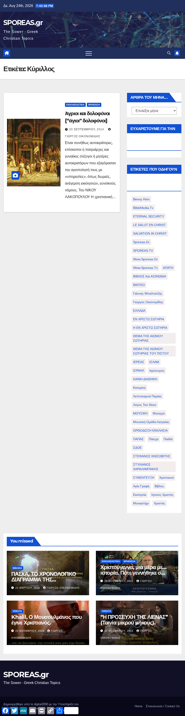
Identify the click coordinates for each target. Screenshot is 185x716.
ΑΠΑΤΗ (168, 268)
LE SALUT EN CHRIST (149, 225)
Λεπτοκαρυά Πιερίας (147, 396)
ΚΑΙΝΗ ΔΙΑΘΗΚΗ (145, 379)
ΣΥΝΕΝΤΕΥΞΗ (143, 477)
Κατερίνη (139, 387)
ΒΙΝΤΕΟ (139, 285)
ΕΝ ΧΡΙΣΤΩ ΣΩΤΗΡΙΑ (148, 319)
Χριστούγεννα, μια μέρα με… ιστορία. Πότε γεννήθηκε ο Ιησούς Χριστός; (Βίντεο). (133, 573)
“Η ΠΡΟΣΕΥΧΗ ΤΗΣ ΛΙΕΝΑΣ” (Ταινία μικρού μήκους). (134, 620)
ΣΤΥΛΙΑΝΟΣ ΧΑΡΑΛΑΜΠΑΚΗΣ (145, 467)
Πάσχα (153, 439)
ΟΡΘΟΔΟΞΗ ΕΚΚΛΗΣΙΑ (150, 430)
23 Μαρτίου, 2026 (28, 587)
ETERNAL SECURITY (148, 216)
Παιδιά (168, 439)
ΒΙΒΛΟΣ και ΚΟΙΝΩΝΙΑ (149, 276)
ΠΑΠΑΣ (138, 439)
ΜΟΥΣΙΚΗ (140, 413)
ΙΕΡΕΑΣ (138, 362)
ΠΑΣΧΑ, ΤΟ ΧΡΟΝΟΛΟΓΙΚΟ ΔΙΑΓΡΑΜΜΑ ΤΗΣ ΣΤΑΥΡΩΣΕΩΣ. (43, 579)
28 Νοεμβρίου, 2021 (119, 581)
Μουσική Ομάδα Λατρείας (151, 422)
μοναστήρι (141, 503)
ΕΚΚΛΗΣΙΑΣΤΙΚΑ (75, 104)
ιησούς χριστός (162, 494)
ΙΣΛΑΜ (154, 362)
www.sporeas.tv (145, 268)
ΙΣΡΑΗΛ (138, 370)
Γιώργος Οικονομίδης (148, 302)
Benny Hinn (141, 199)
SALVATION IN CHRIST (150, 233)
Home (138, 706)
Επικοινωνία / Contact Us (163, 706)
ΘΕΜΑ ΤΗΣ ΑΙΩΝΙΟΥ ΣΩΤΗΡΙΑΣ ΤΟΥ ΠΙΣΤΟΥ (151, 351)
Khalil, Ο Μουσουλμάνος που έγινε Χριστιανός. (46, 620)
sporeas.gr (141, 242)
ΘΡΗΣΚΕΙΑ (94, 104)
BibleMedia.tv (143, 208)
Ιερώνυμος (156, 370)
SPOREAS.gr (23, 22)
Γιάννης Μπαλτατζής (147, 293)
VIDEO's (17, 611)
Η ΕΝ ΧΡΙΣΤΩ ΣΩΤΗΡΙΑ (150, 327)
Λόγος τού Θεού (144, 405)
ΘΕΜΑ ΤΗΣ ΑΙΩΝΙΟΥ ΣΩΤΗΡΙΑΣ (148, 338)
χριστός (159, 503)
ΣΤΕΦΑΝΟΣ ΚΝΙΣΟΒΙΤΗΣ (151, 456)
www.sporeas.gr (145, 259)
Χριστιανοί (166, 477)
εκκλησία (139, 494)
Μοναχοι (159, 413)
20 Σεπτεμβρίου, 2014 (87, 129)
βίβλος (159, 486)
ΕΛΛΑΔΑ (139, 310)
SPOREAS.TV (143, 250)
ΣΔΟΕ (137, 447)
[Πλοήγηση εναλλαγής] (89, 53)
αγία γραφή (141, 486)
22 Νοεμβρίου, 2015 (30, 630)
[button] (169, 53)
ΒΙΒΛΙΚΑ (17, 568)
